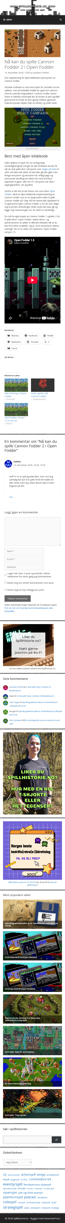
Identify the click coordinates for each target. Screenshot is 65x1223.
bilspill (6, 1179)
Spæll (53, 1202)
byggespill (14, 1179)
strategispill (13, 1207)
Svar (11, 497)
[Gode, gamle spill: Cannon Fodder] (42, 385)
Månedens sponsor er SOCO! (21, 882)
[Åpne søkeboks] (60, 19)
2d (4, 1174)
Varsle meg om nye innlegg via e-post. (25, 589)
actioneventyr (14, 1175)
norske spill (49, 1188)
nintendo (38, 1188)
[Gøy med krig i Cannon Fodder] (16, 385)
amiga (41, 1174)
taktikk (26, 1208)
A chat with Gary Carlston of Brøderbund (35, 696)
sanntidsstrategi (33, 1202)
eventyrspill (12, 1184)
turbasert (36, 1207)
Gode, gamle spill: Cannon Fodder (39, 395)
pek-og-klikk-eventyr (30, 1192)
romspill (21, 1202)
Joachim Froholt (41, 72)
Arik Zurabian (15, 720)
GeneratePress (52, 1218)
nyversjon (10, 1192)
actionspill (28, 1174)
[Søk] (56, 1139)
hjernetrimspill (9, 1188)
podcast (30, 1197)
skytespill (46, 1202)
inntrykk (22, 1188)
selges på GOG (49, 169)
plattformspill (13, 1197)
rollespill (9, 1202)
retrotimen (42, 1197)
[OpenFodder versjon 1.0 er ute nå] (16, 409)
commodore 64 (40, 1179)
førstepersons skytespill (37, 1184)
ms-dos (30, 1188)
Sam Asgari (14, 702)
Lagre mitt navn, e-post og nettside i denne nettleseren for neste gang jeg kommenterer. (30, 575)
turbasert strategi (50, 1207)
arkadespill (53, 1174)
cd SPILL (24, 1179)
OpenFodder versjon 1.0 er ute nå (15, 419)
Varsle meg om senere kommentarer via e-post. (30, 582)
